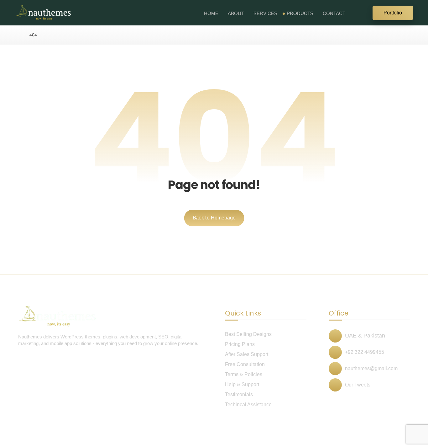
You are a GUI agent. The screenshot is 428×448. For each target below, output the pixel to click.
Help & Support (242, 384)
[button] (364, 12)
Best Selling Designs (248, 334)
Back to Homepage (214, 218)
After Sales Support (246, 354)
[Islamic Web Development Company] (43, 13)
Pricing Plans (240, 344)
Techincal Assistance (248, 404)
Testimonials (239, 394)
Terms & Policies (243, 374)
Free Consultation (245, 364)
